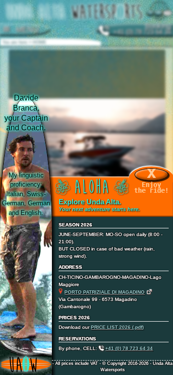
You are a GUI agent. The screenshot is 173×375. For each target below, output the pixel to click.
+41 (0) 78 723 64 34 (129, 348)
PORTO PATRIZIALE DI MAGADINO (104, 292)
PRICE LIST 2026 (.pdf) (117, 327)
